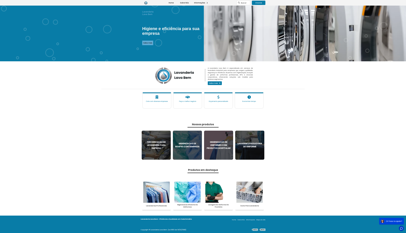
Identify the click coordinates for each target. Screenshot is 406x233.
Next (264, 145)
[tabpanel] (203, 33)
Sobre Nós (184, 3)
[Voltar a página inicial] (146, 3)
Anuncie (258, 3)
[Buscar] (239, 3)
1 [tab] (203, 59)
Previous (142, 145)
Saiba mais (147, 43)
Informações (199, 3)
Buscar (244, 3)
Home (171, 3)
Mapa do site (260, 220)
